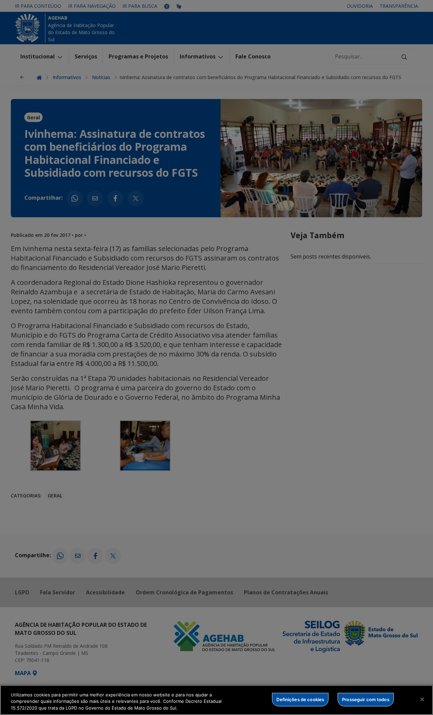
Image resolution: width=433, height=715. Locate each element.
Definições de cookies (300, 699)
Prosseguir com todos (365, 699)
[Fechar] (422, 699)
